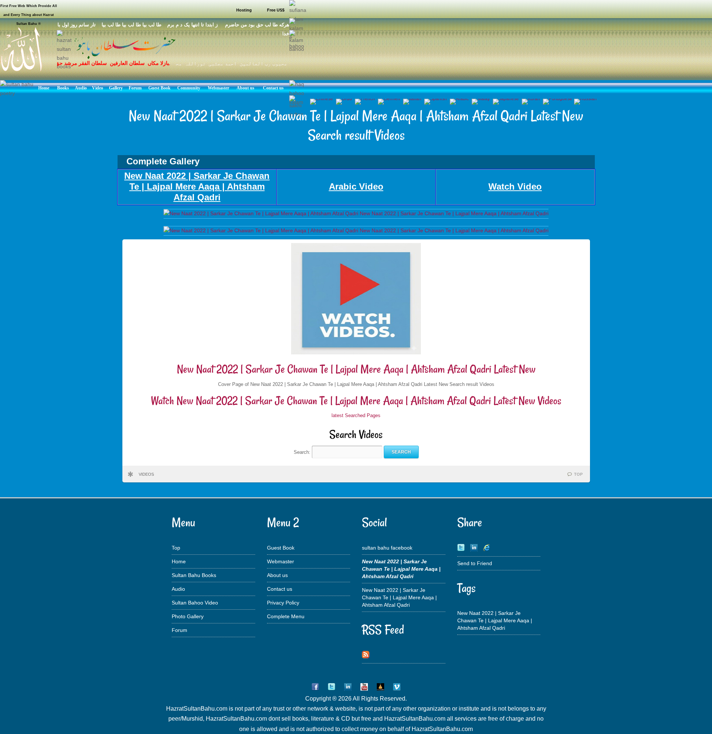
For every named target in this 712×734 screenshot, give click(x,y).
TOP (578, 474)
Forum (179, 630)
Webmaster (280, 561)
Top (176, 548)
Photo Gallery (188, 616)
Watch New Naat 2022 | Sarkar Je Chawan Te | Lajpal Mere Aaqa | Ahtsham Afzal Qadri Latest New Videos (356, 400)
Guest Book (280, 548)
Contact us (279, 589)
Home (179, 561)
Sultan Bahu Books (194, 575)
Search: (303, 452)
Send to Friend (474, 563)
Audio (178, 589)
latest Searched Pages (356, 415)
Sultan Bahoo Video (195, 603)
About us (277, 575)
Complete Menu (285, 616)
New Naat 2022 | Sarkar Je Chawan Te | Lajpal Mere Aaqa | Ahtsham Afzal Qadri (399, 597)
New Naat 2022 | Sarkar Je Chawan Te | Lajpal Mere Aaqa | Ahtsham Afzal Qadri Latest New (356, 369)
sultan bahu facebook (387, 548)
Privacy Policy (283, 603)
